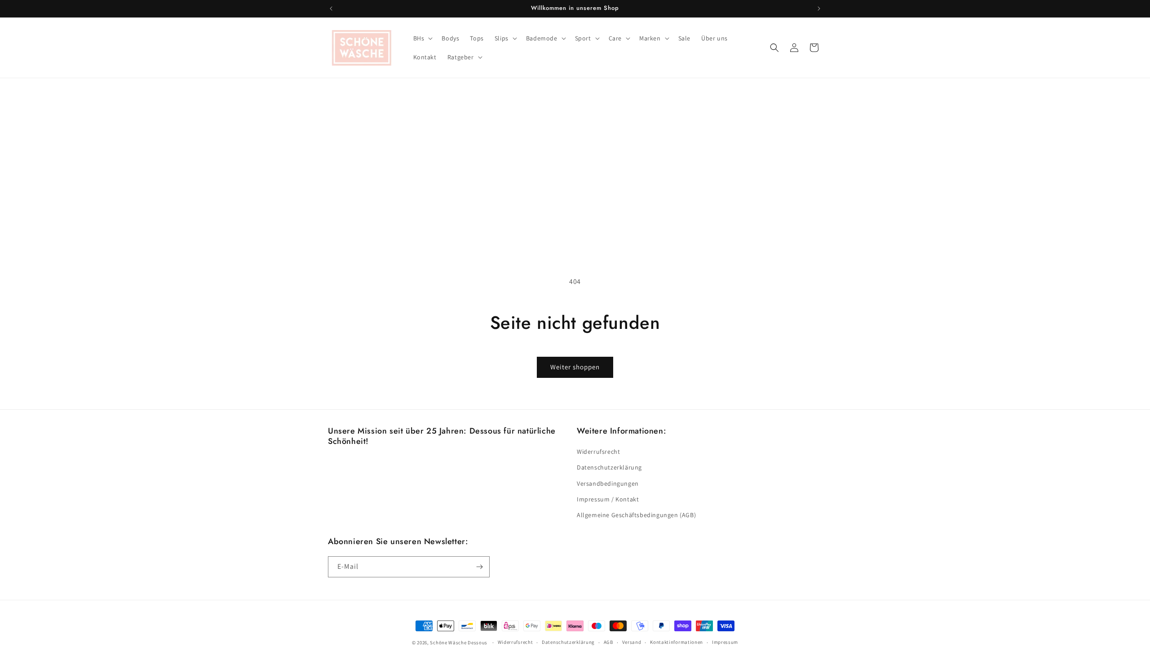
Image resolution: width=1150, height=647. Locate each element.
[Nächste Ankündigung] (819, 8)
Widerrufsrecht (598, 452)
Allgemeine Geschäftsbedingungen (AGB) (636, 515)
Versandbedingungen (608, 483)
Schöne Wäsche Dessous (458, 642)
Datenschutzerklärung (609, 467)
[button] (422, 38)
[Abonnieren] (479, 566)
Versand (631, 642)
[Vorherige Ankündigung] (331, 8)
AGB (608, 642)
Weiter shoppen (575, 367)
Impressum (725, 642)
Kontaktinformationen (676, 642)
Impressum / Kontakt (608, 499)
